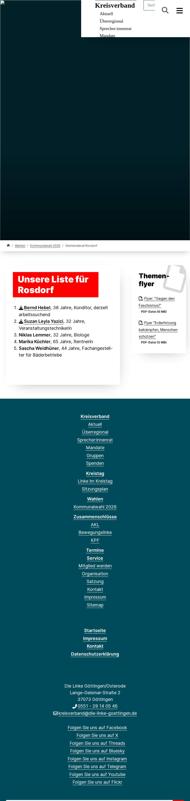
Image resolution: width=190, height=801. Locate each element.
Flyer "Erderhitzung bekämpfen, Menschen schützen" (158, 329)
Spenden (95, 463)
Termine (95, 550)
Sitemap (95, 605)
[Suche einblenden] (165, 10)
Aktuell (95, 424)
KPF (95, 540)
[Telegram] (50, 10)
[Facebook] (9, 10)
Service (95, 558)
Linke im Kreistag (95, 481)
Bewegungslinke (95, 532)
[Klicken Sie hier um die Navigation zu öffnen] (179, 10)
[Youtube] (58, 10)
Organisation (95, 573)
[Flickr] (66, 10)
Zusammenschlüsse (95, 516)
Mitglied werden (95, 565)
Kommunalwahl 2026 (45, 246)
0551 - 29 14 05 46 (98, 706)
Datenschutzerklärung (95, 654)
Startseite (95, 630)
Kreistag (95, 473)
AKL (95, 524)
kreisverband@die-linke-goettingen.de (97, 713)
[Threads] (25, 10)
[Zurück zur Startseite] (8, 245)
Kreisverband (95, 416)
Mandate (107, 35)
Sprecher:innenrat (115, 28)
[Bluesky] (34, 10)
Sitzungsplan (95, 489)
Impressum (95, 597)
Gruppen (95, 455)
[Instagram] (42, 10)
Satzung (95, 581)
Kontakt (95, 589)
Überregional (111, 21)
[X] (17, 10)
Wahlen (20, 246)
